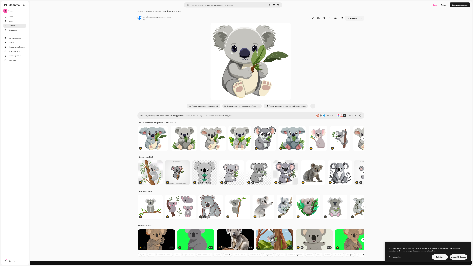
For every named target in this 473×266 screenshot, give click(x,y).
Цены (435, 5)
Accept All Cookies (458, 257)
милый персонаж (204, 255)
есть (318, 255)
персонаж (338, 255)
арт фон (350, 255)
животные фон (240, 255)
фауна (217, 255)
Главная (140, 11)
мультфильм (189, 255)
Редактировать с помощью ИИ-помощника (287, 106)
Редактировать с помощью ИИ (205, 106)
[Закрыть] (359, 115)
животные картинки (295, 255)
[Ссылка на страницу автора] (139, 18)
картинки (280, 255)
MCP (328, 116)
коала (151, 255)
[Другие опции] (329, 18)
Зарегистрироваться (460, 5)
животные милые (165, 255)
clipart (142, 255)
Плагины (351, 116)
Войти (443, 5)
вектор (309, 255)
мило (177, 255)
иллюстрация (255, 255)
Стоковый (149, 11)
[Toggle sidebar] (24, 5)
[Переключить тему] (14, 261)
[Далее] (363, 138)
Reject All (440, 257)
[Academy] (10, 261)
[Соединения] (5, 261)
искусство (268, 255)
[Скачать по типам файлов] (361, 18)
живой (327, 255)
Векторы (158, 11)
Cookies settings (395, 257)
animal (227, 255)
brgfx (144, 19)
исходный (227, 27)
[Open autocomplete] (187, 5)
